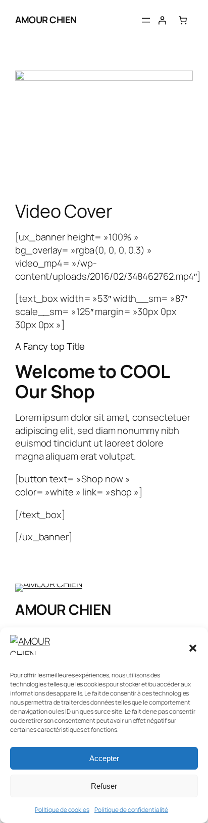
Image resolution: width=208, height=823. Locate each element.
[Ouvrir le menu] (146, 20)
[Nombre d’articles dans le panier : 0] (183, 20)
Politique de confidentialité (131, 809)
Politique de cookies (62, 809)
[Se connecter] (162, 20)
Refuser (104, 786)
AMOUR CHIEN (46, 19)
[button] (193, 648)
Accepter (104, 758)
